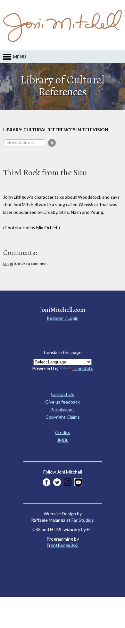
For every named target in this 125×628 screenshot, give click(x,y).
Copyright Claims (63, 417)
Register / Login (63, 318)
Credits (62, 432)
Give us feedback (62, 402)
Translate (82, 368)
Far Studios (82, 520)
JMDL (62, 440)
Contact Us (62, 394)
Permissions (62, 409)
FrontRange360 (62, 545)
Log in (8, 263)
